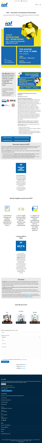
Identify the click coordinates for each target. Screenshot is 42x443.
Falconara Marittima (4, 427)
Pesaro (2, 431)
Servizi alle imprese (4, 402)
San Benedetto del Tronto (5, 433)
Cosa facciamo (4, 397)
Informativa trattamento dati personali (8, 387)
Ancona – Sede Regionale (5, 425)
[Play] (3, 322)
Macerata (2, 429)
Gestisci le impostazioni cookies (7, 385)
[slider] (6, 322)
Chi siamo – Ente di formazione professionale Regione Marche (12, 395)
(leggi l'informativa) (23, 359)
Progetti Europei (4, 404)
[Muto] (10, 322)
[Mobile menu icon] (40, 4)
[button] (7, 318)
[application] (7, 319)
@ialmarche (23, 366)
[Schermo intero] (11, 322)
